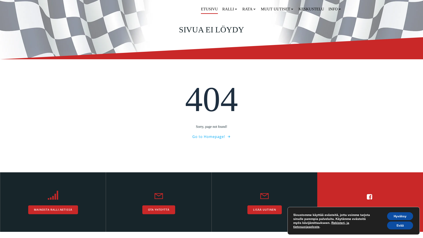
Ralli (228, 9)
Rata (247, 9)
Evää (400, 225)
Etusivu (209, 9)
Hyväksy (400, 216)
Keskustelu (311, 9)
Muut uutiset (275, 9)
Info (333, 9)
